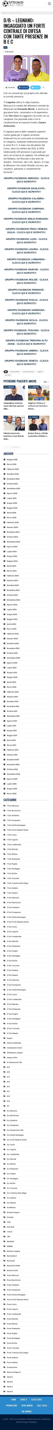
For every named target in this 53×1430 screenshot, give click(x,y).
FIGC (9, 1222)
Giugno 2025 (12, 503)
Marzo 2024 (12, 571)
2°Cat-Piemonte (13, 946)
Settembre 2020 (13, 774)
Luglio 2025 (11, 498)
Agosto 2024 (12, 546)
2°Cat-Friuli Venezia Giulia (18, 922)
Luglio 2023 (12, 609)
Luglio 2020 (12, 784)
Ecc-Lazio (11, 1144)
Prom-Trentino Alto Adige (17, 1353)
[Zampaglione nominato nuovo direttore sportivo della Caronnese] (14, 393)
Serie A (10, 1377)
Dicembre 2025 (13, 474)
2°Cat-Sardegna (13, 956)
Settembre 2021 (13, 716)
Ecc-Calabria (12, 1120)
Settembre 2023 (13, 600)
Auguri (10, 1038)
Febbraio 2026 (13, 469)
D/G (8, 1096)
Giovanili (10, 1227)
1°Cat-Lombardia (14, 844)
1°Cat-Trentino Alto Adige (17, 883)
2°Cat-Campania (14, 912)
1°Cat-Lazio (12, 835)
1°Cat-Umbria (12, 888)
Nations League (13, 1251)
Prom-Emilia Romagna (16, 1295)
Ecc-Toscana (12, 1188)
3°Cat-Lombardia (14, 999)
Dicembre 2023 (13, 585)
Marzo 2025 (11, 517)
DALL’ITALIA (42, 1405)
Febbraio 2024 (13, 576)
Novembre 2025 (13, 479)
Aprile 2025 (11, 513)
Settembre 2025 (13, 488)
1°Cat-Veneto (12, 893)
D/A (8, 1067)
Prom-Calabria (13, 1285)
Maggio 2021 (12, 735)
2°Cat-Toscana (13, 965)
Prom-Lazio (12, 1304)
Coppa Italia (12, 1057)
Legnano (40, 372)
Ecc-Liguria (11, 1149)
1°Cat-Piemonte (13, 859)
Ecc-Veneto (11, 1203)
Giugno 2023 (12, 614)
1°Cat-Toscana (13, 878)
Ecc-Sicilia (11, 1183)
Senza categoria (14, 1372)
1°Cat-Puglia (12, 864)
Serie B (10, 1382)
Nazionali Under (13, 1265)
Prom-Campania (13, 1290)
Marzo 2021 (11, 745)
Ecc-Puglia (11, 1174)
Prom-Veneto (12, 1362)
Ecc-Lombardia (9, 387)
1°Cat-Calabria (13, 815)
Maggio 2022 (12, 677)
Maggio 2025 (12, 508)
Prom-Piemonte (13, 1328)
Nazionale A (12, 1256)
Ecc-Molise (11, 1164)
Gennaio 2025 (12, 527)
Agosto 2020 (12, 779)
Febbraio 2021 (12, 750)
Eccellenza (11, 1207)
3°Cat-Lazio (12, 994)
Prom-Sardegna (13, 1338)
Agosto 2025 (12, 493)
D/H (8, 1101)
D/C (8, 1077)
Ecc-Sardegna (12, 1178)
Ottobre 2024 (12, 537)
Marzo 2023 (11, 629)
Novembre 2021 (13, 706)
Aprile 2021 (11, 740)
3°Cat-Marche (12, 1004)
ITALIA (9, 1232)
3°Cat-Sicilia (12, 1023)
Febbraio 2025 (13, 522)
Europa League (13, 1212)
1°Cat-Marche (12, 849)
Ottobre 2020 (12, 769)
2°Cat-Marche (12, 941)
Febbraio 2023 (13, 634)
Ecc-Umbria (11, 1198)
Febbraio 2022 (13, 692)
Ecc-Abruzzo (12, 1111)
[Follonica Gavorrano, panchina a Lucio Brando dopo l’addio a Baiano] (14, 423)
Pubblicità (46, 1419)
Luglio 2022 (11, 668)
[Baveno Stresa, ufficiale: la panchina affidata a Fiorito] (38, 423)
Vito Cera (8, 375)
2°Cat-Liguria (12, 931)
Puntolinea (33, 1422)
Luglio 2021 (11, 726)
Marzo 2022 (11, 687)
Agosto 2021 (12, 721)
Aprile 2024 (11, 566)
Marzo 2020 (11, 793)
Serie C (10, 1387)
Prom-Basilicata (14, 1280)
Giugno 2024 (12, 556)
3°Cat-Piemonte (13, 1009)
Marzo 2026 (11, 464)
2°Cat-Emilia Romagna (16, 917)
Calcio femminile (14, 1043)
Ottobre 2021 (12, 711)
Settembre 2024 (13, 542)
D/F (8, 1091)
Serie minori (27, 1405)
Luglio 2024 (12, 551)
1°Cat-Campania (13, 820)
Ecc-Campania (13, 1125)
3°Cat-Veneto (12, 1033)
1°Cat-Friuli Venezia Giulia (17, 830)
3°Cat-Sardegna (13, 1019)
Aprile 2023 (11, 624)
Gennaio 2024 (12, 580)
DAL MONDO (27, 1411)
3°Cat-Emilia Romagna (16, 990)
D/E (5, 417)
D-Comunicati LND (14, 1062)
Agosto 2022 (12, 663)
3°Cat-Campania (14, 985)
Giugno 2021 (12, 730)
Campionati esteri (14, 1048)
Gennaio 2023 (12, 638)
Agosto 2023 (12, 605)
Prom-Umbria (12, 1357)
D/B (5, 47)
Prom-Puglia (12, 1333)
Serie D (10, 1391)
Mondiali (10, 1241)
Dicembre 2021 (12, 701)
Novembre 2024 (13, 532)
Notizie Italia (12, 1270)
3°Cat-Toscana (13, 1028)
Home (13, 1399)
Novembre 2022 (13, 648)
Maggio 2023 (12, 619)
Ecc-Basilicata (13, 1115)
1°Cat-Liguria (12, 840)
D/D (8, 1082)
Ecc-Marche (11, 1159)
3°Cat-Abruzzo (13, 980)
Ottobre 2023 (12, 595)
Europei (10, 1217)
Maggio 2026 (12, 459)
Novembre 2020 (13, 764)
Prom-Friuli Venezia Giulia (17, 1299)
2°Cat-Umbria (12, 970)
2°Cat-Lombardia (14, 936)
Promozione (12, 1367)
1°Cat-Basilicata (14, 810)
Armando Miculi (15, 372)
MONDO (10, 1246)
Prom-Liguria (12, 1309)
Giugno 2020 (12, 789)
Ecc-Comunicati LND (15, 1130)
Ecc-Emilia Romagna (15, 1135)
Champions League (15, 1053)
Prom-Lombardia (14, 1314)
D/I (8, 1106)
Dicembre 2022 (13, 643)
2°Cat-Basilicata (14, 902)
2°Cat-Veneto (12, 975)
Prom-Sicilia (12, 1343)
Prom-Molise (12, 1324)
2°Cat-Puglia (12, 951)
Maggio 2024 (12, 561)
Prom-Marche (12, 1319)
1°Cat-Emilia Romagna (16, 825)
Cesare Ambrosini (28, 372)
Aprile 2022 (11, 682)
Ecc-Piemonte (33, 417)
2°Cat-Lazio (12, 927)
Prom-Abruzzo (13, 1275)
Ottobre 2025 (12, 484)
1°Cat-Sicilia (12, 873)
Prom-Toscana (13, 1348)
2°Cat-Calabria (13, 907)
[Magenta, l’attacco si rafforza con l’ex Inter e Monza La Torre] (38, 393)
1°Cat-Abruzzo (13, 806)
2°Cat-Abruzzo (13, 898)
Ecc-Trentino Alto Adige (16, 1193)
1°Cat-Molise (12, 854)
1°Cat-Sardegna (13, 869)
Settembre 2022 (13, 658)
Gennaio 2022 (12, 697)
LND (8, 1236)
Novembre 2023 (13, 590)
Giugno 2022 (12, 672)
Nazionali (11, 1261)
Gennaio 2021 (12, 755)
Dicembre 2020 (13, 759)
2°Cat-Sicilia (12, 961)
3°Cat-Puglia (12, 1014)
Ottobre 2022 (12, 653)
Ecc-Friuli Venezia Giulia (17, 1140)
